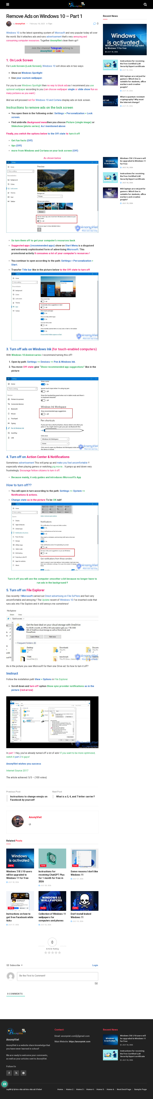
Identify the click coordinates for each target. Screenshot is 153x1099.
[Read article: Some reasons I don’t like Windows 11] (84, 858)
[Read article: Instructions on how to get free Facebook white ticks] (20, 901)
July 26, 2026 (45, 925)
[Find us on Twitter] (16, 1073)
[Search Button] (145, 4)
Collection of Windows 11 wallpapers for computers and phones (52, 917)
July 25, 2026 (77, 921)
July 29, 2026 (127, 91)
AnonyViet (20, 24)
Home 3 (79, 1089)
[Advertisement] (125, 132)
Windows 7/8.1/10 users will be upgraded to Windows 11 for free (19, 875)
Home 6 (110, 1089)
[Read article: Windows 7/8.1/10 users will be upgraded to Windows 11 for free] (20, 858)
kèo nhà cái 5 (31, 1089)
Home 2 (69, 1089)
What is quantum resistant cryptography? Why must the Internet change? (132, 99)
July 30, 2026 (13, 882)
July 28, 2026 (45, 885)
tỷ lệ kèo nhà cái (18, 1089)
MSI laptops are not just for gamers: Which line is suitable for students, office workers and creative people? (133, 81)
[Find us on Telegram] (23, 1073)
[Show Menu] (7, 4)
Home (60, 1089)
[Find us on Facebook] (9, 1073)
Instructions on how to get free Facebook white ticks (19, 917)
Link (58, 51)
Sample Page (140, 1089)
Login (95, 965)
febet (39, 1089)
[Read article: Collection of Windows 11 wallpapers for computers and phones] (52, 901)
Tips (50, 24)
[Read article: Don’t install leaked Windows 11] (84, 901)
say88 (8, 1089)
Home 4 (90, 1089)
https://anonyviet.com (79, 1041)
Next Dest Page (124, 1089)
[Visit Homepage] (76, 4)
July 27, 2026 (77, 879)
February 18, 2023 (37, 24)
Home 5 (100, 1089)
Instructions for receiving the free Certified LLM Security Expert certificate (132, 63)
